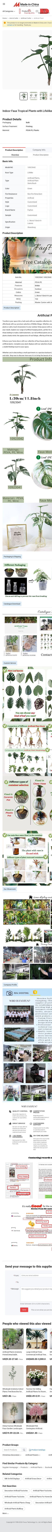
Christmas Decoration (11, 1455)
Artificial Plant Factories (42, 1490)
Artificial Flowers (31, 1455)
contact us (10, 25)
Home (5, 18)
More (5, 1513)
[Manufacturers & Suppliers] (26, 4)
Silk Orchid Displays (12, 1478)
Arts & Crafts (13, 18)
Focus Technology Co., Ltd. (32, 1522)
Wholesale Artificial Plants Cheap (17, 1502)
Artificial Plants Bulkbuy (14, 1508)
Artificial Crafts (26, 18)
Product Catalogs (38, 1450)
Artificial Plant (39, 18)
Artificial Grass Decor (33, 1478)
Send (24, 1310)
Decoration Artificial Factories (16, 1490)
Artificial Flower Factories (14, 1496)
